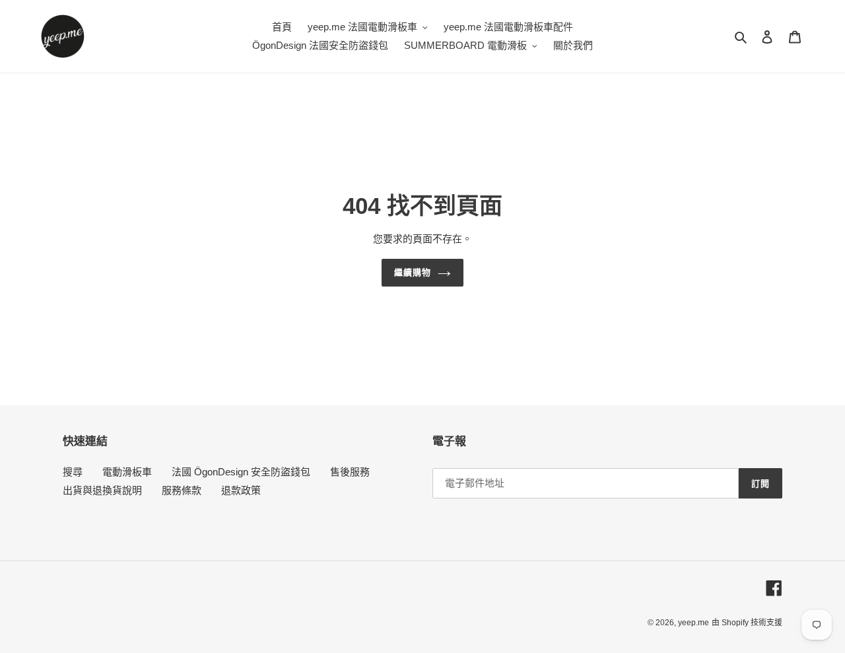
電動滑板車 (127, 471)
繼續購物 (412, 272)
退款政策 (241, 490)
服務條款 (181, 490)
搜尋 (73, 471)
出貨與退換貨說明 (102, 490)
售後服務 (350, 471)
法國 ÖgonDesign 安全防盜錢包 (241, 471)
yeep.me (693, 622)
